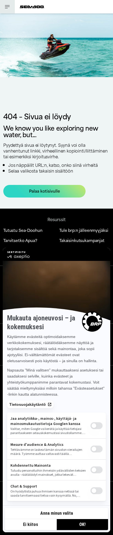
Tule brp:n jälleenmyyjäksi (83, 230)
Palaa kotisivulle (44, 191)
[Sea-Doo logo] (32, 6)
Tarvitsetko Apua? (20, 240)
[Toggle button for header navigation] (7, 6)
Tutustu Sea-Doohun (22, 230)
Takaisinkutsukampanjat (81, 240)
